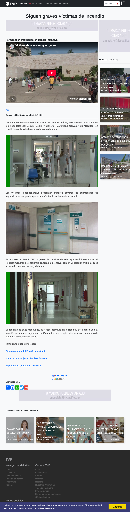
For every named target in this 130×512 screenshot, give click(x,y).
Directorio (40, 479)
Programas (11, 482)
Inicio (37, 470)
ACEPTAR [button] (117, 507)
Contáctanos (41, 473)
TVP (8, 470)
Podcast (9, 485)
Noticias (23, 4)
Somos (38, 476)
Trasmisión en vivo (44, 488)
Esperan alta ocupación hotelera (23, 365)
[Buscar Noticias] (117, 3)
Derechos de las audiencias (48, 494)
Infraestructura (42, 491)
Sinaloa (57, 4)
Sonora (66, 4)
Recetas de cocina (14, 479)
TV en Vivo (36, 4)
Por (7, 110)
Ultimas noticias (13, 476)
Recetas (48, 4)
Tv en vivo (10, 473)
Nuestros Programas (45, 485)
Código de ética (42, 497)
